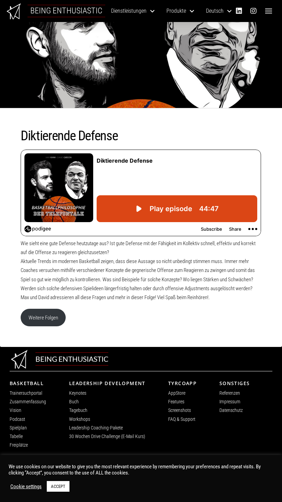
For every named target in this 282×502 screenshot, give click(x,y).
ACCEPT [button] (58, 486)
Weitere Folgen (43, 318)
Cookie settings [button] (26, 486)
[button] (268, 11)
